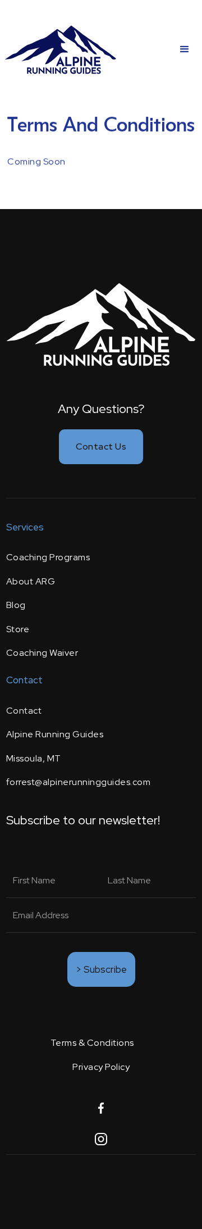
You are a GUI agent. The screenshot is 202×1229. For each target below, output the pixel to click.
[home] (60, 49)
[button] (184, 49)
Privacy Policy (101, 1067)
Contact (24, 710)
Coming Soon (36, 161)
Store (18, 629)
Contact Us (101, 446)
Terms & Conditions (92, 1043)
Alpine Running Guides (55, 734)
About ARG (31, 581)
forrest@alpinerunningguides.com (78, 782)
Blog (16, 605)
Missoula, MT (33, 758)
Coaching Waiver (42, 653)
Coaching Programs (48, 557)
